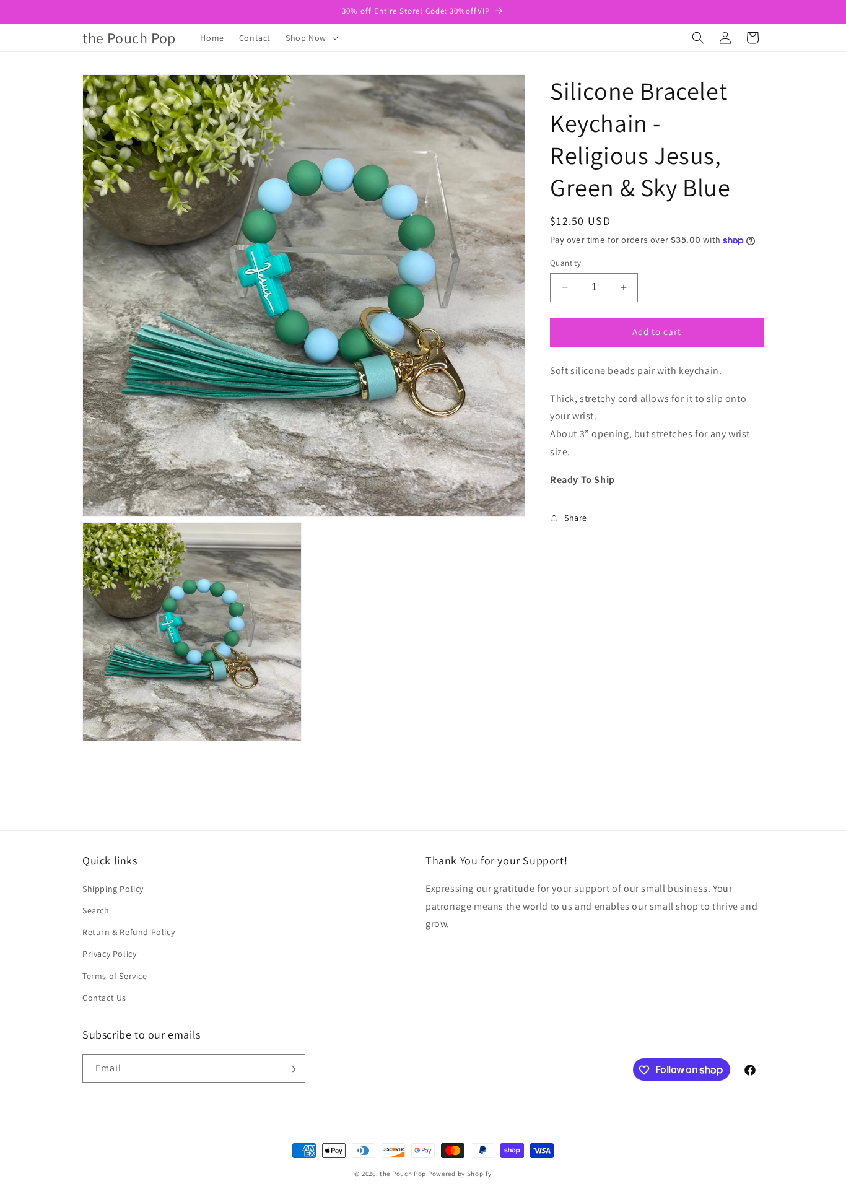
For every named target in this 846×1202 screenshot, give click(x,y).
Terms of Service (114, 976)
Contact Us (104, 997)
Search (96, 910)
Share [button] (575, 517)
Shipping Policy (113, 888)
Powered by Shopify (460, 1173)
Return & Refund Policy (128, 932)
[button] (310, 38)
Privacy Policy (109, 954)
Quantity (565, 263)
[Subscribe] (291, 1069)
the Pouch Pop (403, 1173)
